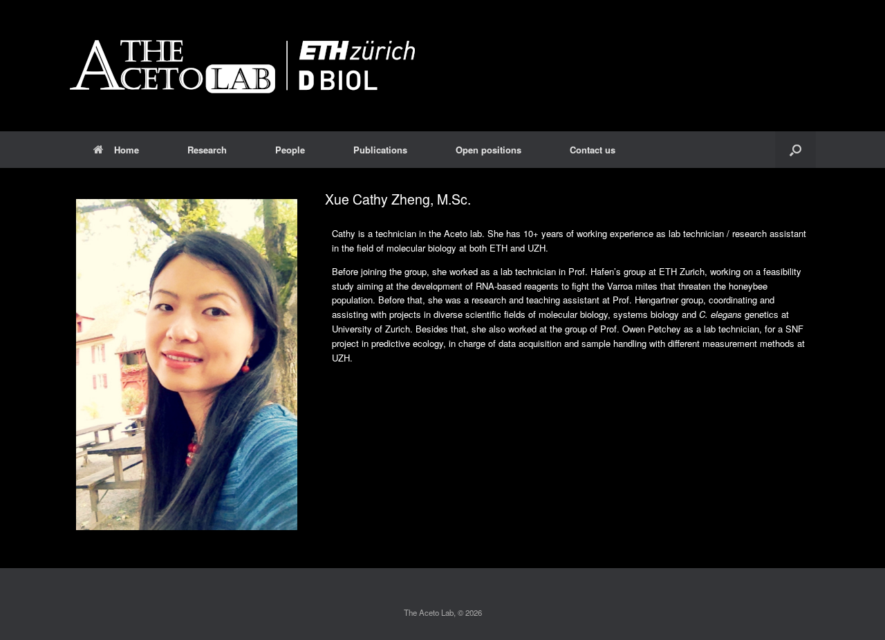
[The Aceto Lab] (242, 65)
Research (207, 149)
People (290, 149)
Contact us (592, 149)
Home (126, 149)
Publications (380, 149)
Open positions (488, 149)
